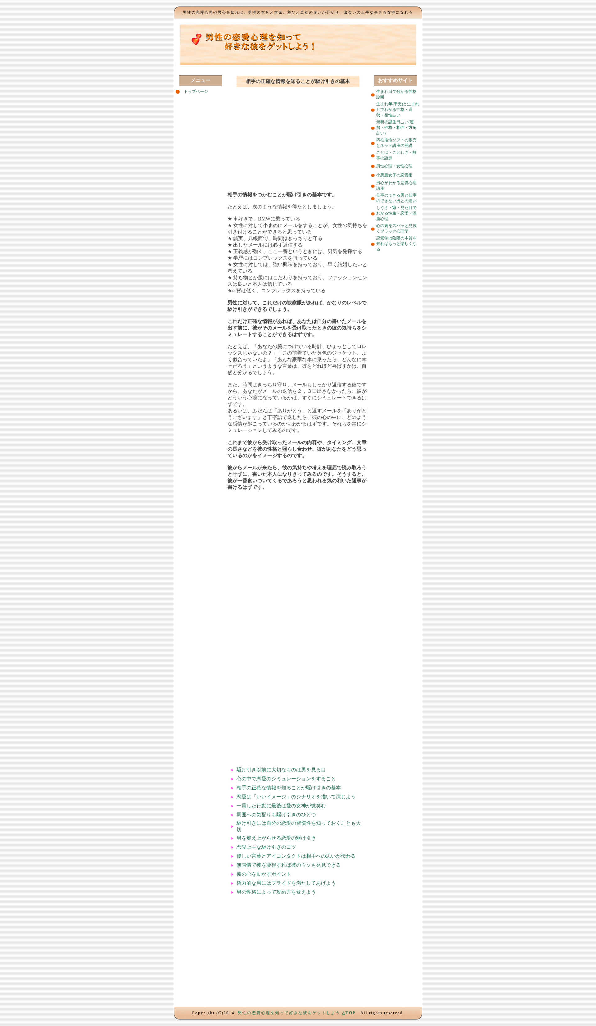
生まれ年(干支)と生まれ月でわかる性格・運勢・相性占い (397, 109)
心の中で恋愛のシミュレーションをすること (286, 778)
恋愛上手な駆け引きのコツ (266, 847)
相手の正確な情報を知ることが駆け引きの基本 (289, 787)
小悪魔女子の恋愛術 (394, 175)
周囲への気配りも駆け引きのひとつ (276, 814)
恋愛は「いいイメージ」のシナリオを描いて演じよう (296, 796)
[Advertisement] (298, 136)
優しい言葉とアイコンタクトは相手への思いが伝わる (296, 856)
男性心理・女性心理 (394, 166)
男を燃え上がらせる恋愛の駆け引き (276, 838)
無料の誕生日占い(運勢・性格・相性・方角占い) (396, 127)
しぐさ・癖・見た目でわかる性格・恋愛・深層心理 (396, 213)
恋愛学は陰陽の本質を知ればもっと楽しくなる (396, 244)
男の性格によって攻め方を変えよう (276, 892)
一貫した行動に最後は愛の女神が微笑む (281, 805)
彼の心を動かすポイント (264, 874)
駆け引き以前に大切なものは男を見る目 (281, 769)
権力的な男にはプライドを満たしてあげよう (286, 883)
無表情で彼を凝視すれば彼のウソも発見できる (289, 865)
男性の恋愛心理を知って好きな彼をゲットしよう (289, 1012)
